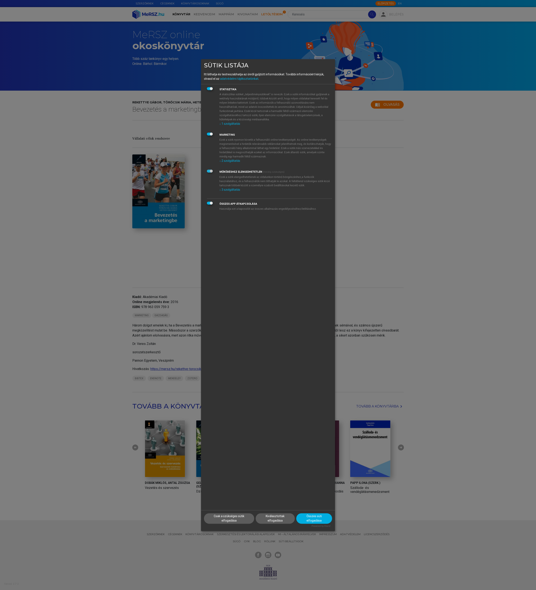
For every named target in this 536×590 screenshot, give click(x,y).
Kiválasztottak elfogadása (275, 518)
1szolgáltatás (229, 124)
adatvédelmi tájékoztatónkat (239, 79)
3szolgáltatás (229, 190)
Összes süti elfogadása (314, 518)
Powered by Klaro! (321, 526)
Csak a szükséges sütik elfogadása (229, 518)
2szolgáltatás (229, 161)
